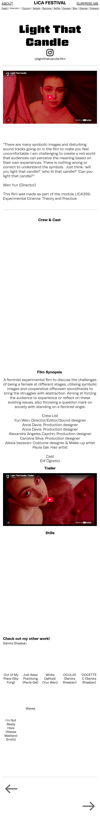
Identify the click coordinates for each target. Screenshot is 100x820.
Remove (47, 8)
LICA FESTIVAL (50, 2)
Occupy (26, 8)
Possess (94, 8)
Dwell (5, 8)
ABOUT (7, 3)
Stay (75, 8)
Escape (66, 8)
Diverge (83, 8)
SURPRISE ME (87, 3)
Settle (57, 8)
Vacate (36, 8)
